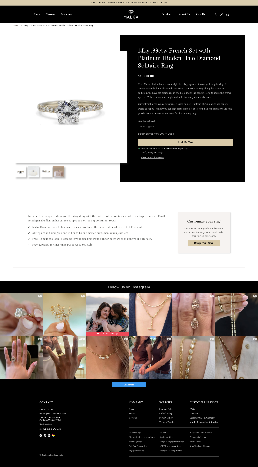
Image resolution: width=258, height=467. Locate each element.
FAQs (192, 409)
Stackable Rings (166, 437)
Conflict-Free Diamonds (200, 446)
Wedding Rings (135, 442)
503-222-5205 (46, 409)
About (132, 409)
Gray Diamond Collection (201, 433)
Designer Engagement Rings (172, 442)
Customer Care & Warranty (202, 418)
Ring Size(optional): (146, 121)
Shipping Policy (166, 409)
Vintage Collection (198, 437)
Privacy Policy (166, 418)
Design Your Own (204, 243)
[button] (215, 14)
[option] (71, 107)
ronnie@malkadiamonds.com (52, 414)
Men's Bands (195, 442)
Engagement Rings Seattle (171, 451)
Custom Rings (135, 433)
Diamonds (164, 433)
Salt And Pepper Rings (139, 446)
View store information (152, 157)
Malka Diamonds (55, 455)
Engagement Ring (136, 451)
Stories (132, 413)
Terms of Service (167, 422)
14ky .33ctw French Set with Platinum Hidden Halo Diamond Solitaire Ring (58, 25)
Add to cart (185, 142)
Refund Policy (165, 413)
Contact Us (195, 413)
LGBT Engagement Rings (170, 446)
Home (15, 25)
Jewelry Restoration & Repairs (204, 422)
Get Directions (45, 424)
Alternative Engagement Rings (142, 437)
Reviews (133, 418)
